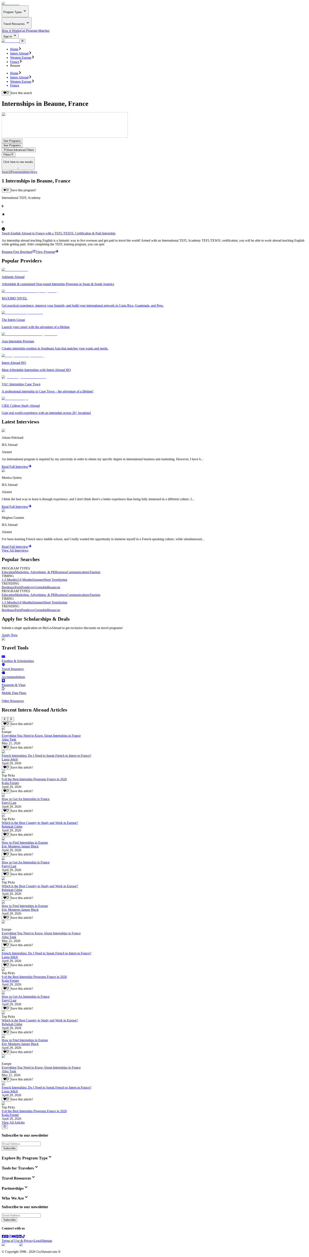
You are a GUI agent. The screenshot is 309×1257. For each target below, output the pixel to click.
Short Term (51, 579)
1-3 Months (9, 579)
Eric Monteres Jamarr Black (20, 846)
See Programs (12, 140)
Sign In (8, 36)
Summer (38, 579)
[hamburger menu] (22, 41)
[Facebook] (3, 1237)
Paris (18, 587)
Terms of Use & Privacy (18, 1240)
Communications (78, 572)
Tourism (94, 572)
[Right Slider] (11, 719)
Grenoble (41, 587)
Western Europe (20, 57)
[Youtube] (13, 1237)
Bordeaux (8, 587)
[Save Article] (6, 724)
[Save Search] (6, 93)
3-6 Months (24, 579)
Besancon (53, 587)
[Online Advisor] (5, 1126)
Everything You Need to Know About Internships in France (41, 735)
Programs (17, 172)
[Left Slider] (5, 719)
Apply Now (10, 635)
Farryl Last (9, 803)
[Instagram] (10, 1237)
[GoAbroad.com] (10, 3)
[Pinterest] (16, 1237)
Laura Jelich (10, 759)
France (14, 62)
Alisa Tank (9, 739)
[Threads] (6, 1237)
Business (61, 572)
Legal (37, 1240)
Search (6, 172)
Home (14, 49)
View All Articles (13, 1122)
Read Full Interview (15, 466)
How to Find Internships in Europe (25, 842)
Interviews (30, 172)
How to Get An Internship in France (26, 799)
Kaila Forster (10, 783)
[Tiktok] (23, 1237)
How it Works (11, 30)
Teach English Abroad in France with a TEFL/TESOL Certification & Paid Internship (58, 233)
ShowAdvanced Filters (20, 150)
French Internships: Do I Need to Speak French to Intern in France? (46, 755)
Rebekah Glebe (12, 826)
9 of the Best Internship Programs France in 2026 (34, 779)
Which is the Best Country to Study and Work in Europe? (40, 823)
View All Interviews (15, 550)
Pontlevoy (28, 587)
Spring (62, 579)
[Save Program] (6, 190)
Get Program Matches (34, 30)
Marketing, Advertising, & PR (35, 572)
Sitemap (46, 1240)
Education (8, 572)
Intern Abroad (19, 53)
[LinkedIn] (20, 1237)
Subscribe (9, 1148)
